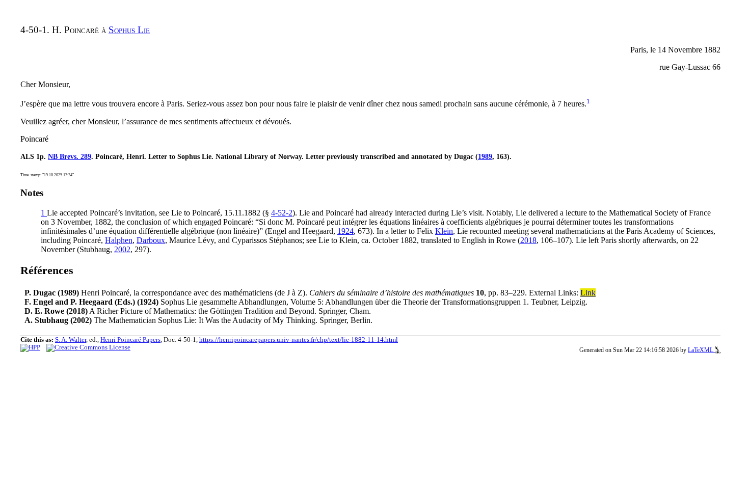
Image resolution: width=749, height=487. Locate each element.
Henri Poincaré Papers (130, 339)
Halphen (118, 240)
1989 (485, 156)
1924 (345, 231)
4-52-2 (281, 212)
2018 (528, 240)
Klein (444, 231)
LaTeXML (701, 350)
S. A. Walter (70, 339)
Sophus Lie (129, 29)
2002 (122, 249)
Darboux (151, 240)
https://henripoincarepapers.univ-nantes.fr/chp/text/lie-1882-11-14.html (298, 339)
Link (588, 292)
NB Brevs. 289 (69, 156)
